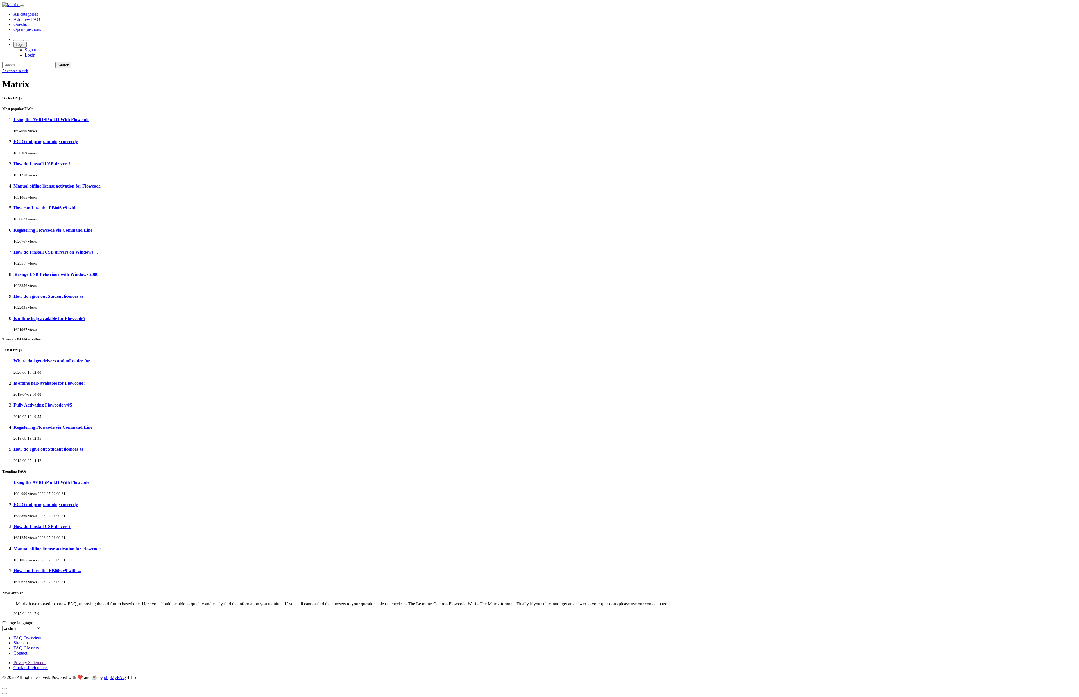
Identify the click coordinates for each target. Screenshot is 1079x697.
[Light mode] (15, 40)
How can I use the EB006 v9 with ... (47, 208)
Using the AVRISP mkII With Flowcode (51, 119)
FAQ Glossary (26, 648)
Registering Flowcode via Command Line (52, 230)
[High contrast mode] (27, 40)
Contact (20, 653)
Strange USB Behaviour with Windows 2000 (55, 274)
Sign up (31, 50)
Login (20, 44)
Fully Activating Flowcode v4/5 (42, 405)
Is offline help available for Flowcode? (49, 318)
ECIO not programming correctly (45, 141)
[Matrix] (11, 4)
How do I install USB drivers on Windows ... (55, 252)
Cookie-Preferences (30, 667)
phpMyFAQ (115, 677)
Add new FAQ (26, 19)
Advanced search (15, 71)
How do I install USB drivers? (42, 163)
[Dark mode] (21, 40)
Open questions (27, 29)
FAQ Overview (27, 637)
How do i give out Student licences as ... (50, 296)
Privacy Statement (29, 662)
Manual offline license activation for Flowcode (57, 186)
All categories (25, 14)
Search (63, 65)
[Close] (4, 688)
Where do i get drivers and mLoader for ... (53, 360)
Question (21, 24)
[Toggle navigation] (22, 6)
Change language (17, 623)
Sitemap (20, 642)
